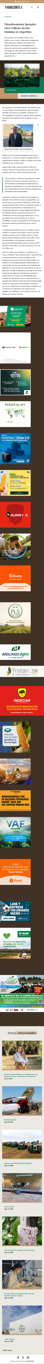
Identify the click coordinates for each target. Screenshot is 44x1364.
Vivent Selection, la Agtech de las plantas (19, 1250)
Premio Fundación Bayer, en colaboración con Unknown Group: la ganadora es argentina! (21, 1075)
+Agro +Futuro (9, 1339)
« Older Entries (7, 1350)
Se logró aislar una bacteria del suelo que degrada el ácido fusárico (19, 1295)
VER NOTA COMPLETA (29, 96)
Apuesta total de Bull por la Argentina (18, 1163)
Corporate (7, 16)
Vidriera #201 (9, 1207)
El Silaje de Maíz (10, 1120)
